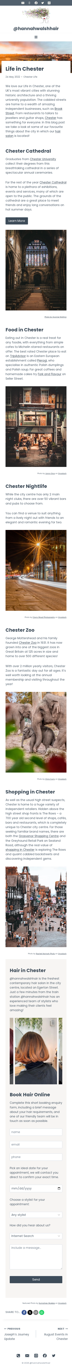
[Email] (23, 3)
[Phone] (29, 3)
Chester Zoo (28, 643)
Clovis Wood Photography (44, 617)
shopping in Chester (20, 850)
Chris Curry (50, 779)
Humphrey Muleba (47, 1303)
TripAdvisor (18, 356)
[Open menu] (36, 37)
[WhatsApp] (41, 1312)
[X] (29, 1312)
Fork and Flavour (49, 374)
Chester (50, 118)
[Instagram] (49, 3)
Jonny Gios (50, 473)
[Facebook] (36, 3)
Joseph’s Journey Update (16, 1334)
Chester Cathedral (53, 182)
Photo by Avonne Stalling (55, 317)
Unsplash (62, 473)
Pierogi (42, 360)
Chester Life (30, 76)
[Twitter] (42, 3)
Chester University (43, 159)
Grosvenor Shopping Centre (39, 836)
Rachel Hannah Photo (45, 953)
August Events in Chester (56, 1334)
